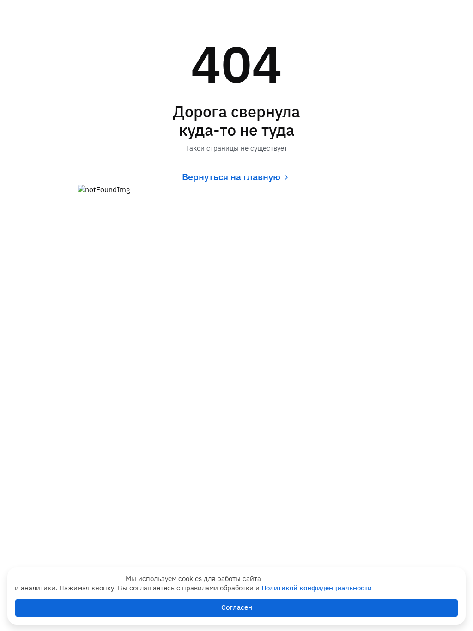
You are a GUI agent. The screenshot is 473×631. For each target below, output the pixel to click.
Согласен (236, 607)
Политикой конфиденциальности (316, 588)
